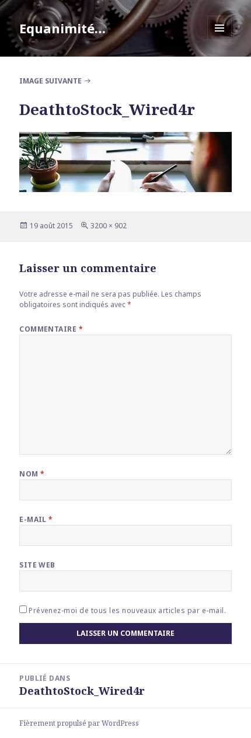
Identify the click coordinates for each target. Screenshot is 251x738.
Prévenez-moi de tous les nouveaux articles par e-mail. (127, 610)
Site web (37, 565)
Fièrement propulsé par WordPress (79, 723)
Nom (31, 474)
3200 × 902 (108, 226)
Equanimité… (62, 28)
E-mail (36, 519)
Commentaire (51, 329)
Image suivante (50, 81)
